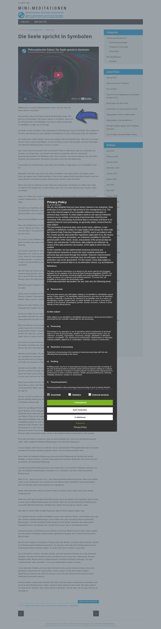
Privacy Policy (80, 427)
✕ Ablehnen (80, 417)
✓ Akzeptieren (80, 402)
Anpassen (80, 423)
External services (100, 395)
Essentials (56, 395)
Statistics (76, 395)
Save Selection (80, 410)
